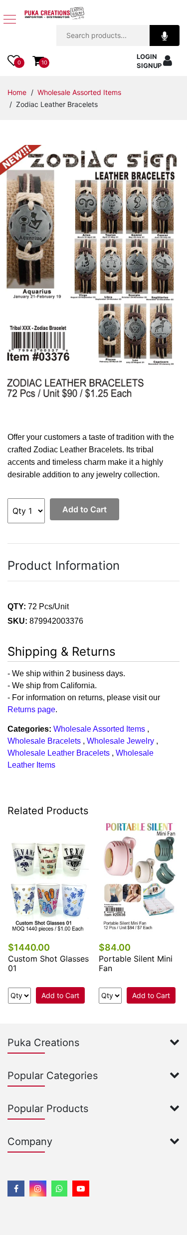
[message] (80, 1189)
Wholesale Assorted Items (79, 92)
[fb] (15, 1189)
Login (147, 56)
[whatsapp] (59, 1189)
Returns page (31, 709)
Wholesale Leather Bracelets (58, 753)
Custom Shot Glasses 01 (48, 963)
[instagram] (37, 1189)
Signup (149, 65)
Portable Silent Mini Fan (136, 963)
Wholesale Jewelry (120, 741)
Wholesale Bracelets (44, 741)
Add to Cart (84, 509)
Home (16, 92)
